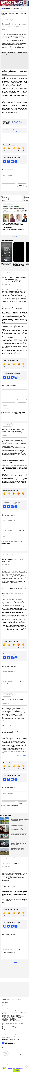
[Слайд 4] (16, 236)
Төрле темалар (18, 980)
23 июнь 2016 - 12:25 (6, 29)
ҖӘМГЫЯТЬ (7, 19)
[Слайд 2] (12, 236)
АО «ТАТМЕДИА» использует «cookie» (9, 1063)
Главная (9, 980)
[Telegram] (12, 161)
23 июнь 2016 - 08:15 (6, 703)
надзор (5, 536)
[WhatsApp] (15, 161)
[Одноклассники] (8, 161)
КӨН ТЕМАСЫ (7, 272)
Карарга (16, 1070)
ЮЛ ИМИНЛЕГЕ (8, 858)
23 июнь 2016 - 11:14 (6, 284)
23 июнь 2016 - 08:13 (6, 866)
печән (5, 407)
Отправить (22, 185)
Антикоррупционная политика (7, 1061)
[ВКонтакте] (4, 161)
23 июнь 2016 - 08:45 (6, 564)
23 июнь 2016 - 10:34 (6, 435)
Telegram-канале (17, 122)
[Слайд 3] (14, 236)
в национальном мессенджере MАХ (13, 130)
